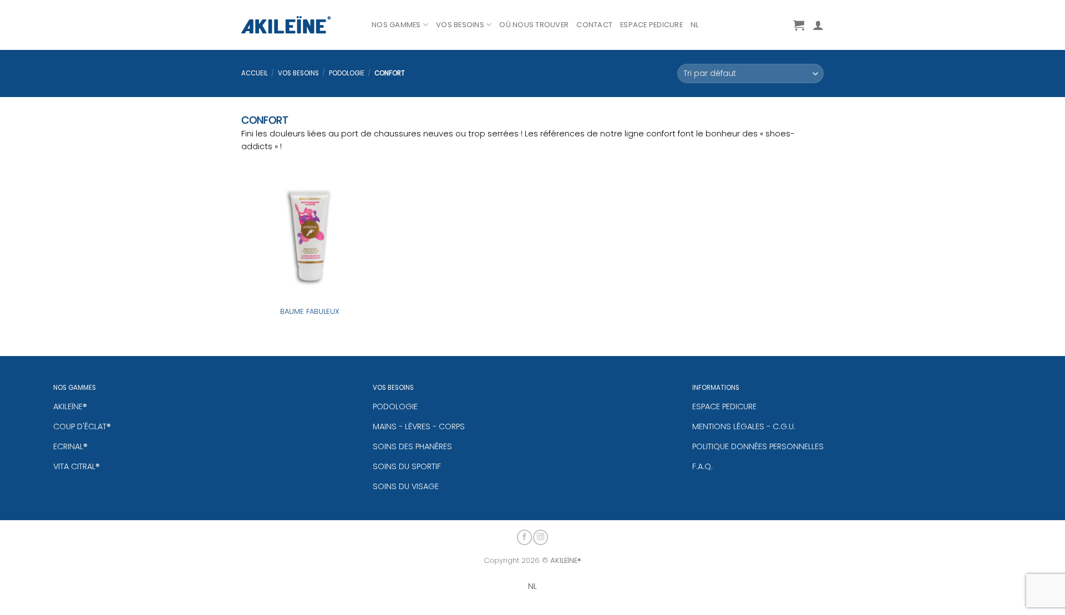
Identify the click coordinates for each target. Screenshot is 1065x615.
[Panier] (798, 25)
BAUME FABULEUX (309, 312)
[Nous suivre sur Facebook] (524, 537)
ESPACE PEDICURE (651, 24)
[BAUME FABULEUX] (309, 232)
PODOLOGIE (346, 73)
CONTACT (594, 24)
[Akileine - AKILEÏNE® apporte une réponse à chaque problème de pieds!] (298, 25)
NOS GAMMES (396, 24)
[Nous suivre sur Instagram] (540, 537)
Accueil (254, 73)
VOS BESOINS (460, 24)
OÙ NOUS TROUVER (534, 24)
